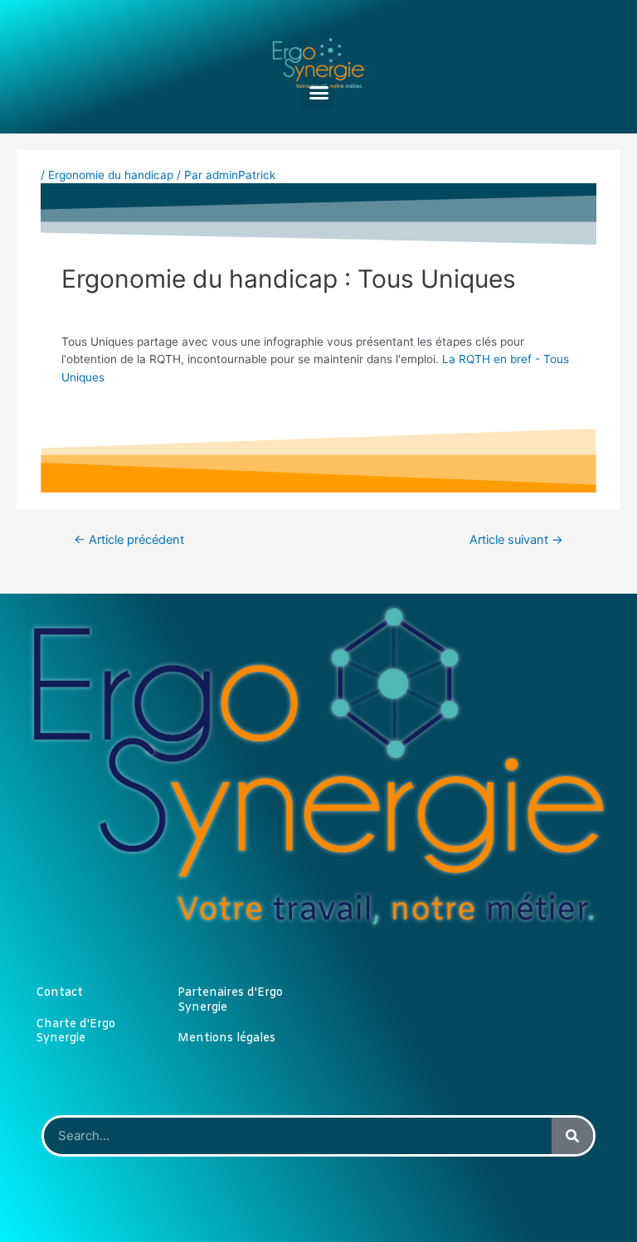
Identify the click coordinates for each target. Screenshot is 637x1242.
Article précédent (129, 539)
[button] (318, 93)
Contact (59, 993)
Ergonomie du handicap (110, 175)
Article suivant (516, 539)
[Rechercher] (572, 1136)
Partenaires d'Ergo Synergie (230, 1000)
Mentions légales (226, 1038)
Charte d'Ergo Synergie (75, 1031)
